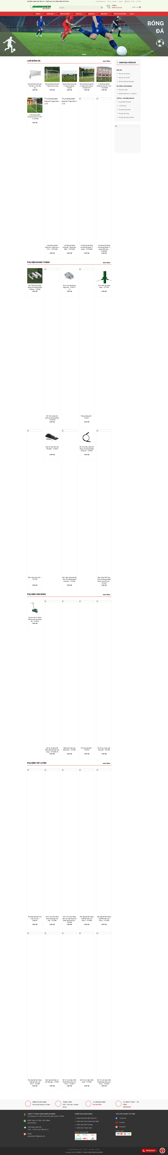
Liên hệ (121, 1)
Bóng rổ (91, 14)
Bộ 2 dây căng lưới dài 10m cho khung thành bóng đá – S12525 (69, 579)
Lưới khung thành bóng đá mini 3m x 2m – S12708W (104, 86)
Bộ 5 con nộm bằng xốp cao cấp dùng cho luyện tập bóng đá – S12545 (69, 919)
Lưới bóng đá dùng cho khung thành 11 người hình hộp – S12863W (104, 248)
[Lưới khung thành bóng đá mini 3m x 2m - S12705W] (34, 105)
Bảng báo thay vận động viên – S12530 (69, 749)
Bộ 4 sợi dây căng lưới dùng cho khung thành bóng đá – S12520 (87, 449)
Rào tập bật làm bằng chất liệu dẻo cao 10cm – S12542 (35, 1082)
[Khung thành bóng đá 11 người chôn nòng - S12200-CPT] (86, 74)
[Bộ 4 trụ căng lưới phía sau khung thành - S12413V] (52, 341)
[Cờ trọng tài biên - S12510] (86, 673)
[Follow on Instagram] (138, 1)
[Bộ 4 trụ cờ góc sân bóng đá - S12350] (104, 673)
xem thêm (106, 61)
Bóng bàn (50, 14)
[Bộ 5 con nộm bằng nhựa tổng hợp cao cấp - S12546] (52, 842)
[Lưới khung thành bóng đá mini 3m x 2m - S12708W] (104, 74)
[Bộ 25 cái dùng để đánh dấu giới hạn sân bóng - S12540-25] (52, 673)
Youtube (122, 1122)
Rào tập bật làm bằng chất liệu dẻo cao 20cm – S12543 (104, 918)
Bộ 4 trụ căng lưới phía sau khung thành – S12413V (52, 418)
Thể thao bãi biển (120, 14)
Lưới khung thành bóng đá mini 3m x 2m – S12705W (35, 117)
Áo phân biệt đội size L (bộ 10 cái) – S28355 (35, 918)
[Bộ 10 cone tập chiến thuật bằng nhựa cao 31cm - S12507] (69, 1005)
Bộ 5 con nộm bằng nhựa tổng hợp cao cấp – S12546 (52, 918)
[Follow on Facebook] (136, 1)
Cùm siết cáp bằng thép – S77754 (104, 286)
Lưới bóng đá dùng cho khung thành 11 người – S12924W (86, 247)
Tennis (37, 14)
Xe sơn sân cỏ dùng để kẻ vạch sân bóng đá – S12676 (34, 619)
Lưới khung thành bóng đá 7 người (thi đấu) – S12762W (69, 247)
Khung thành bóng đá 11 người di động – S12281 (69, 86)
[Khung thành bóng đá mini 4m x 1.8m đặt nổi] (34, 74)
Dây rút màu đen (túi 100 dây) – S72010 (52, 448)
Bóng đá (79, 14)
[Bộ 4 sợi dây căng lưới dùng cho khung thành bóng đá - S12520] (86, 437)
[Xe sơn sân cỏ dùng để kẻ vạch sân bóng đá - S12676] (34, 607)
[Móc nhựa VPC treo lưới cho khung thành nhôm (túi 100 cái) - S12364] (104, 502)
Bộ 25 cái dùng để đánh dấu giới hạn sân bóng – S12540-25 (52, 750)
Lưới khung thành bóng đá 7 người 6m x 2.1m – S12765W (52, 247)
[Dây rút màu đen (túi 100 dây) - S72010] (52, 437)
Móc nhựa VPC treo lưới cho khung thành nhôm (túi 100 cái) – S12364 (104, 580)
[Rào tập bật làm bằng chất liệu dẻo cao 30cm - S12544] (86, 842)
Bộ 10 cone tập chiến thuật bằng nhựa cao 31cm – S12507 (69, 1082)
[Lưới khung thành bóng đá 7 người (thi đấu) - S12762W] (69, 170)
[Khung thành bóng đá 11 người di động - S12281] (69, 74)
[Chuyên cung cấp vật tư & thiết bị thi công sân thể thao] (41, 7)
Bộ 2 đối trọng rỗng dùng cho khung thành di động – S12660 (35, 287)
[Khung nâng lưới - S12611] (86, 341)
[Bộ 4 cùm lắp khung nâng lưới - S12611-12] (69, 275)
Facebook (123, 1118)
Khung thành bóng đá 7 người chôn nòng (52, 85)
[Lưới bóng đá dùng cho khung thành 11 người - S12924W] (86, 170)
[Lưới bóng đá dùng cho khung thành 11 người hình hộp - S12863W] (104, 170)
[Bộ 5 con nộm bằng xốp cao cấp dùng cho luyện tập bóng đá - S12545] (69, 842)
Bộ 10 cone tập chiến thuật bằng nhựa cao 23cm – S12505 (104, 1082)
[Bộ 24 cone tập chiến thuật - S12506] (86, 1005)
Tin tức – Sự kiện (111, 1)
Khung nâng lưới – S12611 (86, 417)
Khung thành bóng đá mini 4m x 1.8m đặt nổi (35, 86)
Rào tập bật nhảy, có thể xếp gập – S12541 (52, 1081)
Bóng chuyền (64, 14)
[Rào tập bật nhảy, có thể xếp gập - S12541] (52, 1005)
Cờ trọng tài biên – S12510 (87, 749)
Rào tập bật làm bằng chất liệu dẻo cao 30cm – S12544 (87, 918)
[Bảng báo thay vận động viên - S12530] (69, 673)
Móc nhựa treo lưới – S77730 (35, 578)
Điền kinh (104, 14)
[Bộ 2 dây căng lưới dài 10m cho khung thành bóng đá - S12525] (69, 502)
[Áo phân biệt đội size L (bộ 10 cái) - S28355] (34, 842)
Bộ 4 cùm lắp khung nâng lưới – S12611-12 (69, 287)
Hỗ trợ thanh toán (100, 1)
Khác (132, 14)
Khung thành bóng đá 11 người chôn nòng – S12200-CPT (87, 86)
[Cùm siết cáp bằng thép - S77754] (104, 275)
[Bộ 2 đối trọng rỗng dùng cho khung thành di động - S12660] (34, 275)
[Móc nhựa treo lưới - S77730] (34, 502)
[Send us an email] (139, 1)
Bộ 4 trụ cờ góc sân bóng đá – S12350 (104, 749)
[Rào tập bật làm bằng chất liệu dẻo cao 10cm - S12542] (34, 1005)
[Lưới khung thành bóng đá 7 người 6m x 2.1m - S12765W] (52, 170)
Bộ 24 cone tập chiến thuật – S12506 (87, 1081)
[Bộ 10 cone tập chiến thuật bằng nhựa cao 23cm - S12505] (104, 1005)
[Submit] (102, 7)
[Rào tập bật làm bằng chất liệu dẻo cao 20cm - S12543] (104, 842)
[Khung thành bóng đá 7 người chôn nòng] (52, 74)
